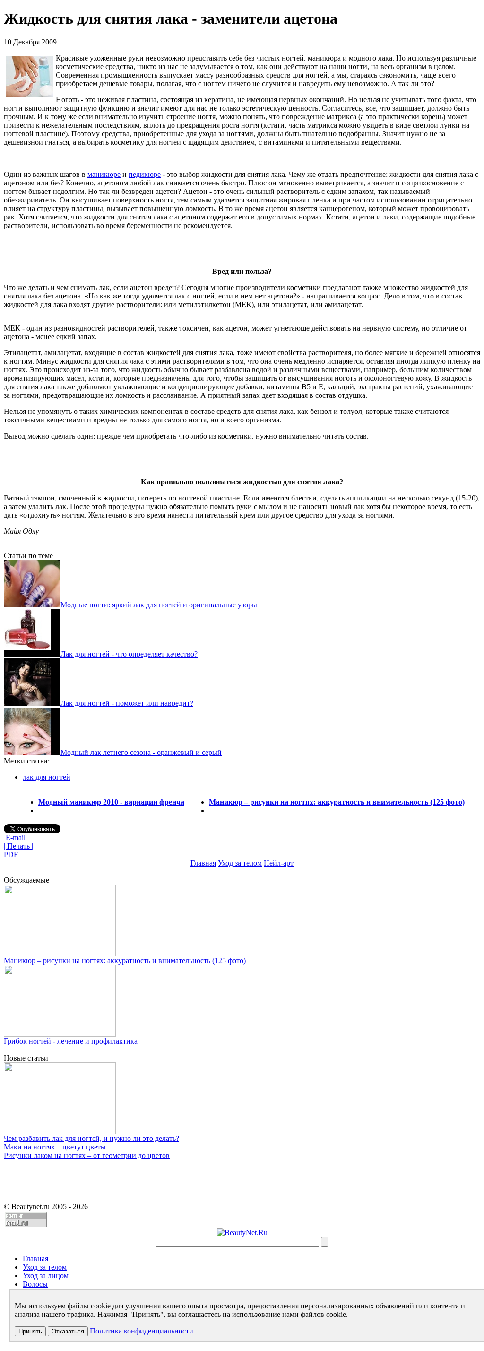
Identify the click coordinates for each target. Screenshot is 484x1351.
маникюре (104, 174)
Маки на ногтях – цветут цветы (55, 1147)
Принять (30, 1331)
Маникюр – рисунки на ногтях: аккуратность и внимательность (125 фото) (337, 802)
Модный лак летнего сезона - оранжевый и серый (141, 752)
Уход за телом (240, 863)
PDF (12, 855)
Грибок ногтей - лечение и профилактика (71, 1041)
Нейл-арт (279, 863)
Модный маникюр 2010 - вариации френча (111, 802)
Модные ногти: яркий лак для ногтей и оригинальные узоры (158, 605)
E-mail (15, 837)
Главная (203, 863)
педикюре (145, 174)
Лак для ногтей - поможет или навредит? (126, 703)
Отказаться (68, 1331)
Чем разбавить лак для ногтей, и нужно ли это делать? (91, 1138)
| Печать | (18, 846)
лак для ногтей (46, 777)
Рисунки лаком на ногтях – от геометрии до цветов (87, 1155)
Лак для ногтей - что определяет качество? (129, 654)
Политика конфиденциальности (141, 1331)
